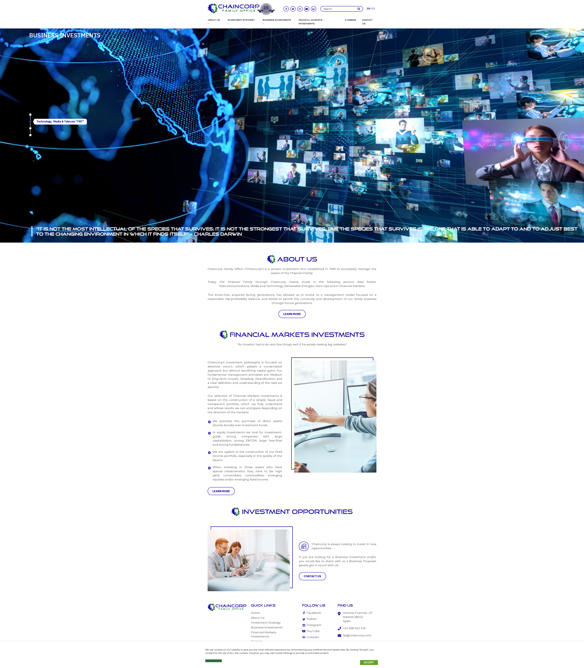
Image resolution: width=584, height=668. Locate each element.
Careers (350, 20)
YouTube (313, 631)
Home (255, 613)
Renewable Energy (48, 128)
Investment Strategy (266, 622)
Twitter (312, 619)
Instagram (314, 625)
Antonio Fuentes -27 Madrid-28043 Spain (357, 617)
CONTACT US (312, 576)
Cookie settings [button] (213, 661)
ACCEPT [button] (369, 662)
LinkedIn (313, 637)
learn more (292, 314)
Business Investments (266, 627)
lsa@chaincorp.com (357, 635)
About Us (257, 617)
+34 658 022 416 (354, 628)
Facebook (314, 613)
